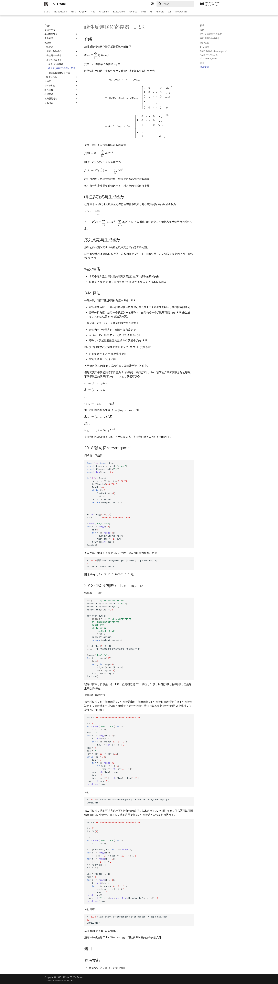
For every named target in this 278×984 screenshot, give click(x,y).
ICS (170, 11)
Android (160, 11)
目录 (202, 25)
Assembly (104, 11)
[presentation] (96, 55)
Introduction (60, 11)
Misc (73, 11)
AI (151, 11)
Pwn (143, 11)
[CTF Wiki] (46, 4)
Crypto (83, 11)
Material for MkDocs (65, 980)
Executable (119, 11)
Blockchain (181, 11)
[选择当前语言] (153, 4)
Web (92, 11)
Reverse (133, 11)
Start (47, 11)
